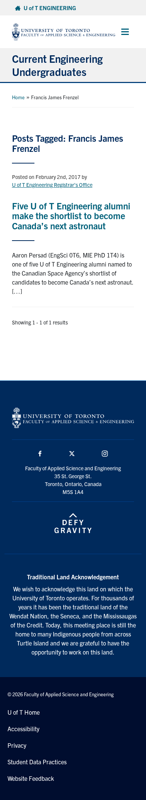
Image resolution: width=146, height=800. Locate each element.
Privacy (16, 745)
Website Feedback (30, 778)
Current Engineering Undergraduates (57, 65)
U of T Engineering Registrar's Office (52, 184)
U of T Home (23, 712)
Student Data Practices (37, 761)
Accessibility (23, 728)
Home (18, 97)
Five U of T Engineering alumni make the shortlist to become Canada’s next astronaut (71, 215)
